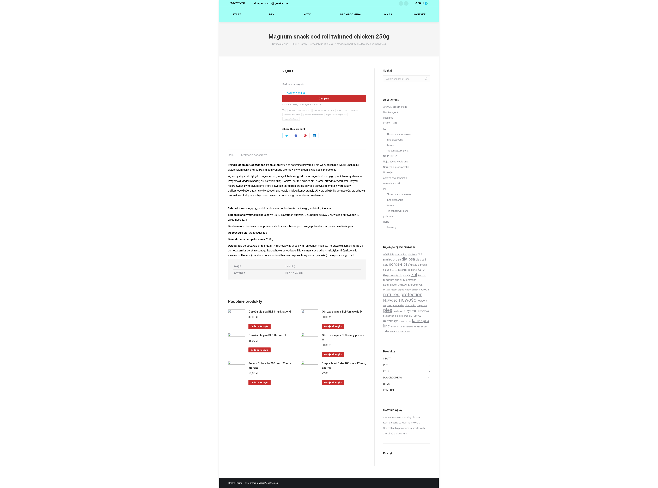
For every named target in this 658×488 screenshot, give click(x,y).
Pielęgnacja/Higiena (398, 150)
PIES (295, 104)
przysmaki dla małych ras (336, 115)
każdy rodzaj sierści (407, 270)
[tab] (231, 153)
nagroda (424, 289)
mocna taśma (397, 290)
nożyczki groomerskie (393, 305)
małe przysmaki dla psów (324, 110)
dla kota (412, 254)
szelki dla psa (405, 321)
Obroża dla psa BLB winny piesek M (343, 337)
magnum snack (304, 110)
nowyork (422, 300)
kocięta (407, 275)
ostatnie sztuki (391, 183)
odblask (424, 306)
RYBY (386, 221)
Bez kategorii (390, 112)
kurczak (422, 275)
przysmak (410, 311)
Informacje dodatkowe (253, 155)
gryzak (414, 264)
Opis (231, 155)
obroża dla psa (412, 305)
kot (414, 274)
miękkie (386, 290)
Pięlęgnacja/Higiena (398, 210)
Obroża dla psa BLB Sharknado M (269, 311)
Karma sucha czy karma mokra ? (401, 422)
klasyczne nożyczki (392, 275)
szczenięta (391, 321)
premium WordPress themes (264, 483)
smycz (418, 315)
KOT (385, 128)
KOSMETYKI (390, 123)
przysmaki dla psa (291, 119)
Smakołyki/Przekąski (308, 104)
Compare (324, 98)
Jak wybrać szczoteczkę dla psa (401, 417)
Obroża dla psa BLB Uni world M (342, 311)
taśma (394, 327)
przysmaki (423, 311)
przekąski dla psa (351, 110)
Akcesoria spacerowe (399, 134)
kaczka (395, 270)
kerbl (421, 269)
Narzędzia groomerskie (396, 167)
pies (339, 110)
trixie (400, 326)
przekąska (398, 311)
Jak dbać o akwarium (395, 433)
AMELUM (388, 254)
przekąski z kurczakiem (313, 115)
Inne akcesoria (395, 139)
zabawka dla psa (402, 332)
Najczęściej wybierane (395, 161)
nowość (407, 300)
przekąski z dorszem (292, 115)
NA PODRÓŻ (390, 156)
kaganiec (388, 117)
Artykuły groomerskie (395, 106)
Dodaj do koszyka (259, 326)
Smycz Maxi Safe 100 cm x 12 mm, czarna (344, 365)
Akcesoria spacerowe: (399, 194)
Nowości (388, 172)
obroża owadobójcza (395, 178)
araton (399, 254)
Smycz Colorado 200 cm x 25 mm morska (269, 365)
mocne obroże (411, 290)
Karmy (390, 145)
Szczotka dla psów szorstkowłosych (404, 428)
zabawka (389, 331)
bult (405, 254)
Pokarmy (392, 227)
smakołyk (408, 316)
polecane (388, 216)
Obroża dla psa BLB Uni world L (268, 335)
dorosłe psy (399, 264)
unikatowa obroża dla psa (415, 327)
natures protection (402, 294)
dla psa (292, 110)
